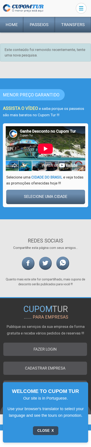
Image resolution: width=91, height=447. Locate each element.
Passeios (39, 24)
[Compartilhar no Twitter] (45, 263)
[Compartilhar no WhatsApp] (62, 263)
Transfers (73, 24)
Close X (45, 430)
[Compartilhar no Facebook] (28, 263)
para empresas (50, 317)
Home (12, 24)
